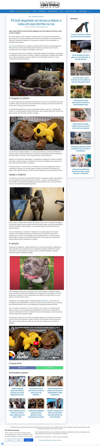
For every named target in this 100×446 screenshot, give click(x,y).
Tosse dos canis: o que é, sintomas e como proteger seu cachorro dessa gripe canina (81, 80)
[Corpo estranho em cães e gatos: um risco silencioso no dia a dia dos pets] (80, 52)
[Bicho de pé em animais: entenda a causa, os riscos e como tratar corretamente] (80, 120)
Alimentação (42, 11)
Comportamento (53, 11)
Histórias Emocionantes (24, 11)
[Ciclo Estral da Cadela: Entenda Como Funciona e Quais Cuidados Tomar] (80, 97)
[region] (19, 435)
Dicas (61, 11)
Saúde (34, 11)
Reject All (19, 440)
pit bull (12, 46)
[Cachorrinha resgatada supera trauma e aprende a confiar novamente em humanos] (36, 407)
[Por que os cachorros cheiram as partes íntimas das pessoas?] (80, 31)
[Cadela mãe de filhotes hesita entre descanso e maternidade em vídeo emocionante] (55, 385)
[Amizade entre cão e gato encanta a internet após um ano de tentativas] (36, 385)
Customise (9, 440)
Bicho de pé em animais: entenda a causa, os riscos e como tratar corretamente (81, 126)
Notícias (11, 11)
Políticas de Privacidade (45, 440)
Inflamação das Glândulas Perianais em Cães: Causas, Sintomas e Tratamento (81, 171)
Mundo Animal (83, 11)
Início (29, 16)
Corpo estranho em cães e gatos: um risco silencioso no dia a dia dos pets (80, 57)
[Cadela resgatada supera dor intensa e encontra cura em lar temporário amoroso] (17, 385)
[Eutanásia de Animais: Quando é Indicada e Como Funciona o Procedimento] (80, 143)
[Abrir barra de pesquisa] (90, 11)
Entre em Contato (56, 440)
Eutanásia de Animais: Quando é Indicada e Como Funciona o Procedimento (81, 149)
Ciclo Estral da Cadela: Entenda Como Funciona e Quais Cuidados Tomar (80, 102)
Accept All (28, 440)
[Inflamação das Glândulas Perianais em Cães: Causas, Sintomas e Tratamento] (80, 166)
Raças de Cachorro (71, 11)
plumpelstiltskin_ (44, 300)
